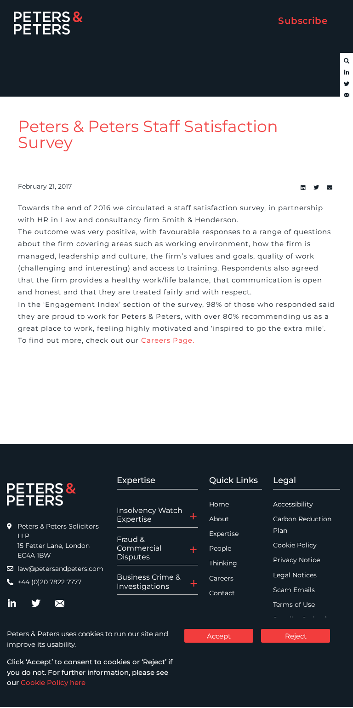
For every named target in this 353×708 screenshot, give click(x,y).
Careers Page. (167, 340)
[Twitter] (346, 84)
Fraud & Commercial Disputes (139, 548)
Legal (284, 480)
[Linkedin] (302, 187)
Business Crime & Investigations (149, 581)
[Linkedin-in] (346, 72)
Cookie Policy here (53, 682)
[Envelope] (346, 95)
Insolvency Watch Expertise (149, 515)
